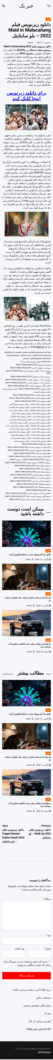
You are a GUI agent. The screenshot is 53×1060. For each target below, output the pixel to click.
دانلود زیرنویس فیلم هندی (41, 438)
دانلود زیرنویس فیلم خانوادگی (20, 416)
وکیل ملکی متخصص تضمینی (37, 1005)
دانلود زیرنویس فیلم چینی (41, 416)
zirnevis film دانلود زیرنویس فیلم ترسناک (35, 362)
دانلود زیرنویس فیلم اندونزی (41, 407)
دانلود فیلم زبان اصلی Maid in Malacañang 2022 (32, 453)
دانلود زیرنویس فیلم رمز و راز (40, 423)
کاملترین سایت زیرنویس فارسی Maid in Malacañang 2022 (28, 493)
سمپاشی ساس (43, 997)
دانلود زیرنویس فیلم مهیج (20, 435)
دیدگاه (47, 899)
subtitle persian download (40, 359)
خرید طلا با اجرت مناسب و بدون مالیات (31, 989)
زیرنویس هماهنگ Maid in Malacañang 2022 (34, 484)
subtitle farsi (9, 352)
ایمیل (47, 948)
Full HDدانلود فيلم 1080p (38, 1029)
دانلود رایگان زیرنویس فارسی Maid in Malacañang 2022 (29, 386)
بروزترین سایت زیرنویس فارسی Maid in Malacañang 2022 (28, 380)
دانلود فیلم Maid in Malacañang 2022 (36, 444)
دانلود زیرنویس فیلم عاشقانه (40, 426)
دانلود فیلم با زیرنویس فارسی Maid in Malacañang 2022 (29, 450)
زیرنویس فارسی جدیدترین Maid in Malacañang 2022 (30, 481)
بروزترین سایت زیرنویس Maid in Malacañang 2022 (30, 377)
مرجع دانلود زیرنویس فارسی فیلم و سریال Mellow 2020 (30, 499)
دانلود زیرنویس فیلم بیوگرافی (40, 410)
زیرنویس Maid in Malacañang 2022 (37, 459)
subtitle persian (13, 355)
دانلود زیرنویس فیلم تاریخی (18, 410)
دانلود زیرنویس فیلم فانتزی (41, 429)
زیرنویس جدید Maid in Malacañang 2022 (35, 469)
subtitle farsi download (42, 355)
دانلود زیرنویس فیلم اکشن (19, 404)
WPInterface (44, 1052)
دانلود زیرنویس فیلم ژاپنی (19, 423)
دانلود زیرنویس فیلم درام (42, 420)
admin (30, 43)
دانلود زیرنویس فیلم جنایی (41, 413)
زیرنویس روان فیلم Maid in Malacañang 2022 (33, 472)
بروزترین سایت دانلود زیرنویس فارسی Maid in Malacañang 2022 (28, 372)
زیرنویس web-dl (16, 459)
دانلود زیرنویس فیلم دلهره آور (21, 420)
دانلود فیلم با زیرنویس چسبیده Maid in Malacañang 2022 (29, 447)
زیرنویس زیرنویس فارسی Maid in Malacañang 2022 (31, 475)
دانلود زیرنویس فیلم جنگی (21, 413)
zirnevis (26, 359)
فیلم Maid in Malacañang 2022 (38, 490)
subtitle (18, 352)
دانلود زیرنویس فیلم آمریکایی (40, 404)
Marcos (40, 347)
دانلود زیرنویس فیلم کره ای (20, 429)
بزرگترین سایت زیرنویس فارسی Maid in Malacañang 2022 (28, 383)
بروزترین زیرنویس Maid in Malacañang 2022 (33, 365)
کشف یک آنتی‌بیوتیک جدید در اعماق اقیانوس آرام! (30, 554)
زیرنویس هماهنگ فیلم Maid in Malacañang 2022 (32, 487)
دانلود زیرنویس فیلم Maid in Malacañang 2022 (33, 401)
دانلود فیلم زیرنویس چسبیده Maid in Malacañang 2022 (30, 456)
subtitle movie (25, 355)
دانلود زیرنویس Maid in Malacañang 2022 (35, 389)
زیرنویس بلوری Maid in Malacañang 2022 (21, 462)
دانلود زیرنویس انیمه (10, 389)
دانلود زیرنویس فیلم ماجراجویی (19, 432)
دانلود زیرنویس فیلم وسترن (41, 441)
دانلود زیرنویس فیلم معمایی (41, 435)
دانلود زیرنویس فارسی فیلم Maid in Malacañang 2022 (30, 398)
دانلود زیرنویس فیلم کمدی (41, 432)
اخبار (48, 19)
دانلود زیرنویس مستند (22, 441)
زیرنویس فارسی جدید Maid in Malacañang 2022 (32, 478)
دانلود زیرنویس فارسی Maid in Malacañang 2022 (32, 395)
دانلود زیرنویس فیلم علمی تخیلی (17, 426)
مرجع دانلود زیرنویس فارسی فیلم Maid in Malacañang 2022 (28, 496)
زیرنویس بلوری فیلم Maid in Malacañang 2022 (33, 466)
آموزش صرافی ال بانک (39, 1021)
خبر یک (26, 5)
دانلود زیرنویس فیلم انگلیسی (19, 407)
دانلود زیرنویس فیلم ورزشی (21, 438)
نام (48, 935)
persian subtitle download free (35, 352)
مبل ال (47, 1013)
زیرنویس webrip (45, 462)
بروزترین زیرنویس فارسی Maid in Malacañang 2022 (30, 368)
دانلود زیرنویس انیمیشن (42, 392)
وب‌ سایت (19, 948)
